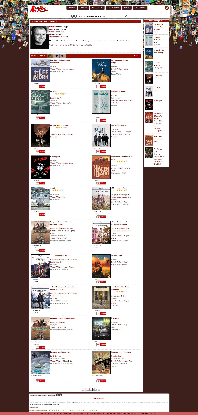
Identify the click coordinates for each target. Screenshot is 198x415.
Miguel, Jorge (128, 361)
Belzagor (114, 95)
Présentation (140, 8)
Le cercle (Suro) (55, 98)
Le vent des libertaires (57, 322)
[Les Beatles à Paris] (101, 147)
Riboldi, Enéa (67, 361)
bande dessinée (99, 41)
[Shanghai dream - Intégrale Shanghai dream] (101, 373)
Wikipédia (88, 45)
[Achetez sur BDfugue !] (40, 87)
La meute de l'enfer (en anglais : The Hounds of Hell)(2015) (159, 159)
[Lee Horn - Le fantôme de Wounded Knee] (40, 82)
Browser (83, 8)
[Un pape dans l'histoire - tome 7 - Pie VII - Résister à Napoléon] (101, 308)
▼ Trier (136, 56)
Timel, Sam (115, 100)
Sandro (126, 202)
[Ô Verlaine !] (101, 340)
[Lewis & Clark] (101, 277)
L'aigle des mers (55, 356)
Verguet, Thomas (68, 267)
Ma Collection (113, 8)
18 (110, 41)
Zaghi (64, 238)
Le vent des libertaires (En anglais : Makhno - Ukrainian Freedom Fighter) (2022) (62, 230)
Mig (64, 197)
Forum (126, 8)
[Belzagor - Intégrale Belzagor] (101, 113)
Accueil (72, 8)
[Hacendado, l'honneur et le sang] (101, 178)
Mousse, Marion (68, 163)
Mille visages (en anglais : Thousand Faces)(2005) (158, 126)
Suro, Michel (67, 103)
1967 (122, 41)
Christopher (127, 132)
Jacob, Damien (68, 134)
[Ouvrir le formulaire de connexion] (167, 8)
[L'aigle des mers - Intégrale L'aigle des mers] (40, 373)
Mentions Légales (33, 407)
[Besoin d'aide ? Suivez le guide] (75, 16)
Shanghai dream (116, 356)
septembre (116, 41)
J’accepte (154, 413)
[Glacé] (40, 209)
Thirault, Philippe (55, 69)
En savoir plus (144, 413)
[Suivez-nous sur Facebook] (72, 16)
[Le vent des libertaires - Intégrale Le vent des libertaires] (40, 340)
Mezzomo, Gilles (68, 69)
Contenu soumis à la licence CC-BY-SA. (63, 45)
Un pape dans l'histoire (118, 296)
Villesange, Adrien (126, 100)
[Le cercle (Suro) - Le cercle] (40, 113)
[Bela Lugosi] (40, 178)
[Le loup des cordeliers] (40, 147)
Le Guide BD (97, 8)
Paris (127, 41)
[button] (50, 56)
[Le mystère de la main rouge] (101, 82)
